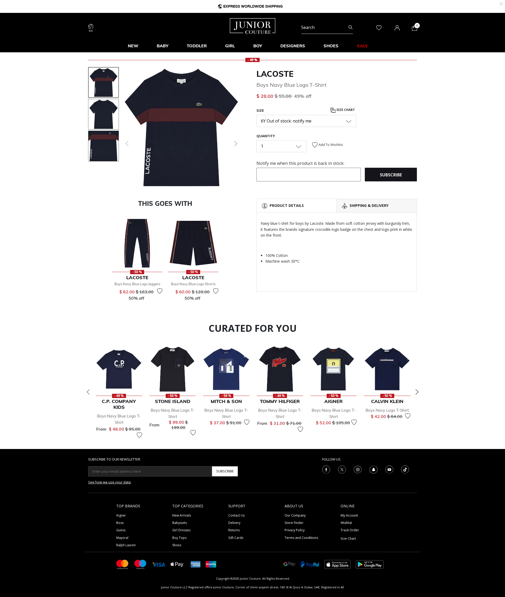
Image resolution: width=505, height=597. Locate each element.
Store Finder (294, 523)
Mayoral (122, 537)
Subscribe (225, 471)
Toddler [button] (197, 45)
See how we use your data (109, 482)
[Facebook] (326, 469)
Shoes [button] (331, 45)
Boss (120, 523)
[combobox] (327, 27)
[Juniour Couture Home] (252, 25)
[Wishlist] (159, 291)
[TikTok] (405, 469)
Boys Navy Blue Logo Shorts (193, 284)
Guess (120, 530)
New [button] (133, 45)
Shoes (176, 545)
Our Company (295, 515)
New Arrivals (181, 515)
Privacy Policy (295, 530)
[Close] (501, 3)
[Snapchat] (373, 469)
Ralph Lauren (126, 545)
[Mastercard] (122, 564)
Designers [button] (292, 45)
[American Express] (196, 564)
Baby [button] (162, 45)
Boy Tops (179, 537)
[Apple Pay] (177, 564)
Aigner (121, 515)
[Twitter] (342, 469)
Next (417, 392)
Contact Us (236, 515)
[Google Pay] (289, 564)
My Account (349, 515)
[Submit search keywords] (350, 27)
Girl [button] (230, 45)
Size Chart (345, 110)
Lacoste (275, 74)
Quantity (265, 136)
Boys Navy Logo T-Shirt (387, 410)
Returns (234, 530)
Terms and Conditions (301, 537)
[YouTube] (389, 469)
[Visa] (158, 564)
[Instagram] (358, 469)
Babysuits (179, 523)
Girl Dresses (181, 530)
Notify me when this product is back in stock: (300, 163)
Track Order (350, 530)
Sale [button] (362, 45)
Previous (88, 392)
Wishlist (346, 523)
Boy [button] (257, 45)
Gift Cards (235, 537)
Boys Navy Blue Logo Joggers (137, 284)
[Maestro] (140, 564)
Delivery (234, 523)
